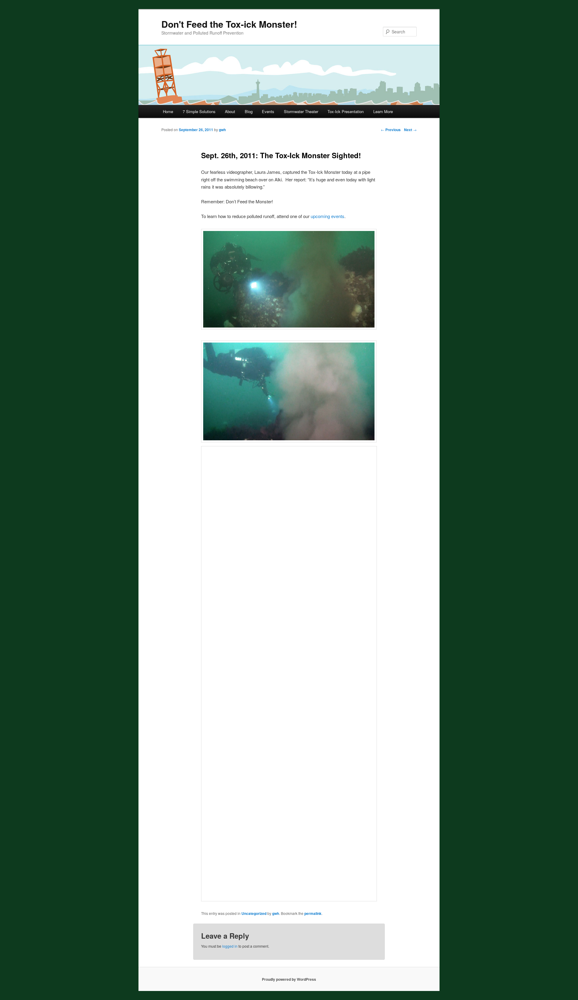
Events (268, 111)
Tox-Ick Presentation (346, 111)
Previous (391, 129)
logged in (230, 946)
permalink (313, 913)
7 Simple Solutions (199, 111)
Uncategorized (253, 913)
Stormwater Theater (301, 111)
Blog (249, 111)
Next (410, 129)
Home (168, 111)
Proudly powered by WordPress (289, 979)
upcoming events (326, 216)
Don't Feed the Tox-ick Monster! (229, 23)
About (230, 111)
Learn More (383, 111)
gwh (275, 913)
